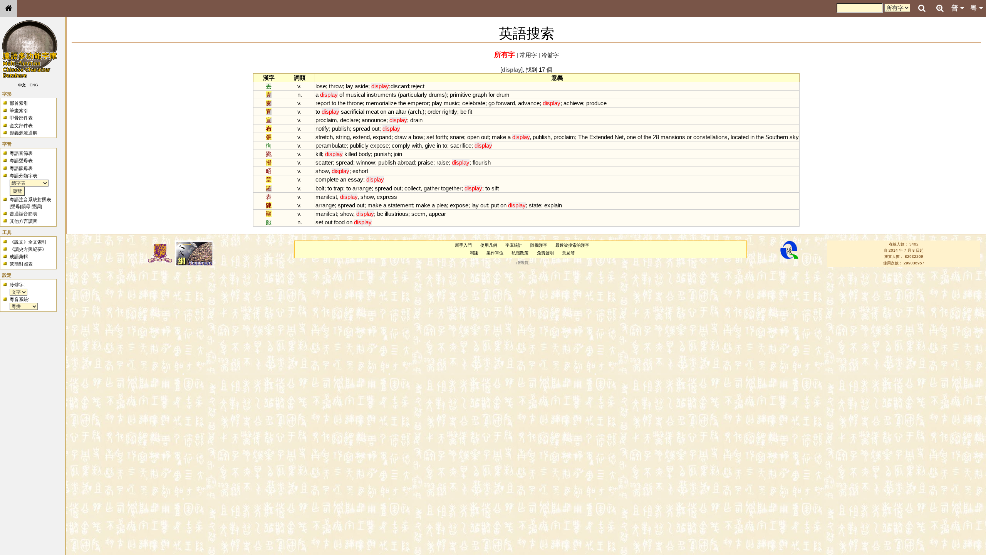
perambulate (331, 145)
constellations (710, 137)
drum (503, 94)
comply (401, 145)
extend (361, 137)
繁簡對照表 (21, 264)
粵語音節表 (21, 153)
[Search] (921, 8)
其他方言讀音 (23, 221)
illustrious (396, 213)
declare (349, 120)
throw (336, 86)
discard (400, 86)
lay (349, 86)
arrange (362, 188)
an (391, 111)
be (463, 111)
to (334, 103)
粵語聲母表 (21, 160)
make (499, 137)
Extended (601, 137)
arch (415, 111)
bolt (319, 188)
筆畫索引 (19, 110)
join (398, 154)
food (339, 222)
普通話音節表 (23, 214)
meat (372, 111)
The (583, 137)
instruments (381, 94)
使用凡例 (488, 245)
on (383, 111)
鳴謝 (474, 253)
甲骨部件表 (21, 118)
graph (480, 94)
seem (418, 213)
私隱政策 (519, 253)
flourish (482, 162)
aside (361, 86)
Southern (776, 137)
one (631, 137)
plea (441, 205)
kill (318, 154)
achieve (573, 103)
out (375, 128)
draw (400, 137)
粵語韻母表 (21, 168)
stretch (324, 137)
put (495, 205)
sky (794, 137)
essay (355, 179)
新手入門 (463, 245)
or (689, 137)
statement (400, 205)
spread (361, 128)
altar (401, 111)
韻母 (25, 206)
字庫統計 (513, 245)
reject (417, 86)
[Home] (8, 8)
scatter (324, 162)
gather (431, 188)
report (322, 103)
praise (425, 162)
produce (596, 103)
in (752, 137)
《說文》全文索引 (28, 242)
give (430, 145)
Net (619, 137)
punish (382, 154)
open (473, 137)
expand (382, 137)
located (740, 137)
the (341, 103)
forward (505, 103)
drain (416, 120)
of (341, 94)
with (417, 145)
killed (350, 154)
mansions (673, 137)
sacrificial (352, 111)
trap (338, 188)
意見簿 (568, 253)
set (430, 137)
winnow (365, 162)
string (343, 137)
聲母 (15, 206)
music (451, 103)
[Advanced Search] (939, 8)
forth (441, 137)
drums (437, 94)
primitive (460, 94)
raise (442, 162)
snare (457, 137)
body (365, 154)
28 (656, 137)
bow (418, 137)
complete (327, 179)
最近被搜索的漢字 (572, 245)
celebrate (473, 103)
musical (355, 94)
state (535, 205)
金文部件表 (21, 125)
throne (355, 103)
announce (374, 120)
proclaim (326, 120)
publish (341, 128)
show (322, 171)
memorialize (381, 103)
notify (322, 128)
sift (495, 188)
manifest (326, 196)
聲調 (36, 206)
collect (412, 188)
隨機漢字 (538, 245)
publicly (359, 145)
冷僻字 (550, 55)
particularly (413, 94)
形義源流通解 (23, 133)
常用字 (528, 55)
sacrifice (460, 145)
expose (379, 145)
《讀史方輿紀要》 (28, 249)
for (491, 94)
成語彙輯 (19, 256)
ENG (34, 85)
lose (320, 86)
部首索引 (19, 103)
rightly (449, 111)
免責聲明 (545, 253)
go (491, 103)
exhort (360, 171)
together (451, 188)
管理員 (523, 263)
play (437, 103)
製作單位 (494, 253)
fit (470, 111)
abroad (406, 162)
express (387, 196)
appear (437, 213)
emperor (418, 103)
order (434, 111)
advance (529, 103)
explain (553, 205)
